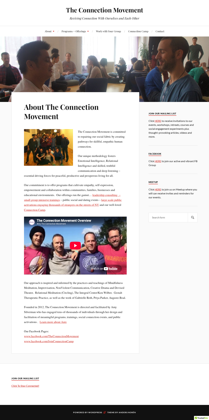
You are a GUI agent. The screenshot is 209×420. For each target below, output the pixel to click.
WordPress (95, 412)
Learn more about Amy (53, 322)
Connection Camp (138, 31)
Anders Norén (127, 412)
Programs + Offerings (74, 31)
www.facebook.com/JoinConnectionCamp (49, 341)
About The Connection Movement (61, 111)
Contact (160, 31)
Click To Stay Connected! (25, 385)
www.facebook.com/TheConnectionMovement (51, 336)
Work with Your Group (108, 31)
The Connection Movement (104, 10)
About (48, 31)
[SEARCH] (193, 217)
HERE (158, 120)
